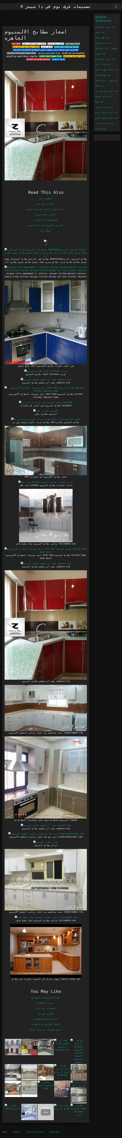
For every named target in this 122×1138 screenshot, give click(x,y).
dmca (4, 1132)
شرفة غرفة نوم (73, 44)
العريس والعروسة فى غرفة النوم (46, 225)
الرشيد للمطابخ (45, 1003)
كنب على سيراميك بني (106, 91)
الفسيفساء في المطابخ (46, 220)
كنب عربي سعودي (103, 43)
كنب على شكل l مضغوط (106, 48)
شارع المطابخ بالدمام (74, 56)
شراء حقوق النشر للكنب (50, 56)
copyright (54, 1132)
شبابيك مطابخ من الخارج (38, 59)
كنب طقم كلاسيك (103, 75)
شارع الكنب (47, 47)
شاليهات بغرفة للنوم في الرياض (22, 56)
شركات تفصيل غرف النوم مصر (26, 47)
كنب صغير (100, 32)
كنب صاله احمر (103, 64)
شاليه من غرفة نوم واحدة (66, 47)
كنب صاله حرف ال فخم (106, 69)
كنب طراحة (100, 128)
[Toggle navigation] (116, 6)
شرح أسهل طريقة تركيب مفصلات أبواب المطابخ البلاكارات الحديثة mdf (46, 50)
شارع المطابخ (58, 59)
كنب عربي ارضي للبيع (106, 112)
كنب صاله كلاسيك (103, 96)
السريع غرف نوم (45, 1013)
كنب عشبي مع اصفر (104, 123)
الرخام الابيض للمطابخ (46, 1019)
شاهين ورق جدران (56, 44)
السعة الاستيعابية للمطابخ (46, 1024)
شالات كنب (16, 44)
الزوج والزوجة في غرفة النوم (46, 1029)
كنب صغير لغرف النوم (106, 118)
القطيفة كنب (45, 198)
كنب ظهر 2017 (102, 37)
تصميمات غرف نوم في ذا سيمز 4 (55, 6)
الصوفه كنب (46, 230)
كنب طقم (99, 85)
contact (17, 1132)
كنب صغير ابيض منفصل (106, 80)
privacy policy (35, 1132)
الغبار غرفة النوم (46, 214)
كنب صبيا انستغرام (105, 27)
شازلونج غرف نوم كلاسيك (73, 53)
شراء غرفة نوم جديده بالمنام (21, 53)
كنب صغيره (100, 53)
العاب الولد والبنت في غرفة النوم (46, 209)
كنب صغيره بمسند (104, 107)
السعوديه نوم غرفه (46, 1008)
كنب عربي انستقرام (105, 59)
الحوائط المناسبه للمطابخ (46, 997)
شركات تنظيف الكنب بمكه (34, 44)
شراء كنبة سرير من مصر (49, 53)
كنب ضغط (99, 102)
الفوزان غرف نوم (46, 204)
